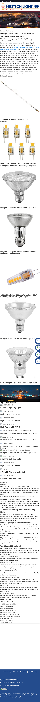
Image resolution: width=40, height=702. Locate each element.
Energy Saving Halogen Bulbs (9, 614)
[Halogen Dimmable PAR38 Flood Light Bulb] (15, 430)
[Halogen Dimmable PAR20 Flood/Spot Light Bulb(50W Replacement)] (20, 230)
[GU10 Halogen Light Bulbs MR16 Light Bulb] (20, 361)
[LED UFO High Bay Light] (7, 405)
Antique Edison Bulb (6, 608)
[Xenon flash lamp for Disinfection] (20, 97)
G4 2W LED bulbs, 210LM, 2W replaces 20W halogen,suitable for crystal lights (18, 296)
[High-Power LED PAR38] (7, 411)
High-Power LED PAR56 (10, 466)
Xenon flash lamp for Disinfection (14, 119)
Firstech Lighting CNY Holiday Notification (16, 522)
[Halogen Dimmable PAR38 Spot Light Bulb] (15, 450)
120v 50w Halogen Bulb (7, 602)
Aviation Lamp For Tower (8, 610)
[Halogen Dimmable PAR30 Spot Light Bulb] (20, 317)
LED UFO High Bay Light (10, 408)
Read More (3, 121)
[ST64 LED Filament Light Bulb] (3, 469)
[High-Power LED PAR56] (7, 463)
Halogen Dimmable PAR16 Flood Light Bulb (18, 440)
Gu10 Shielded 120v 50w (8, 604)
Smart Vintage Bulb (10, 49)
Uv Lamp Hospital (19, 47)
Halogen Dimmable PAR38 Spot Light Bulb (18, 453)
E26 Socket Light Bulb (7, 620)
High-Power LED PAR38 (10, 414)
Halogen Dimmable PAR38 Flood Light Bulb (18, 433)
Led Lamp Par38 (4, 695)
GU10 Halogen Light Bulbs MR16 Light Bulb (18, 383)
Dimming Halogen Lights (7, 612)
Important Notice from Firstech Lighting (14, 486)
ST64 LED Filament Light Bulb (12, 472)
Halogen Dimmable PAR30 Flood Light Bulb (18, 208)
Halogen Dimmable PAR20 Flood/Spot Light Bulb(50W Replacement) (18, 252)
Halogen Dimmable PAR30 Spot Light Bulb (18, 339)
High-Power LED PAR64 (10, 421)
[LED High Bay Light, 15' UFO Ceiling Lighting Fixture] (7, 443)
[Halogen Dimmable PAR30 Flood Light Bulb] (20, 186)
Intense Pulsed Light (6, 618)
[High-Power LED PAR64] (7, 418)
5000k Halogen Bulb (6, 606)
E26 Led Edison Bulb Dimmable (10, 616)
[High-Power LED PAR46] (7, 424)
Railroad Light (30, 47)
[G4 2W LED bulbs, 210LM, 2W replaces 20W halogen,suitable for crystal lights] (20, 273)
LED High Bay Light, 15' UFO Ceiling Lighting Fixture (19, 447)
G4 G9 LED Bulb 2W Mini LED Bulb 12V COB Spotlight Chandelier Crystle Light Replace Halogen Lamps (18, 165)
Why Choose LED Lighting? (10, 546)
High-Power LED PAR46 (10, 427)
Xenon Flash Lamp (6, 622)
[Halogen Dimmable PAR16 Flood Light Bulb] (6, 437)
